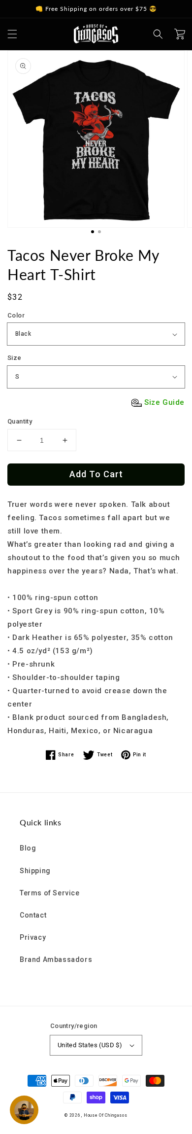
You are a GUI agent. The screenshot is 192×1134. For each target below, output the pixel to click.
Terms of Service (50, 893)
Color (16, 315)
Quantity (19, 421)
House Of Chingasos (106, 1115)
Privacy (33, 937)
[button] (12, 34)
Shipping (35, 871)
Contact (33, 915)
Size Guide (164, 402)
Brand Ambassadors (56, 959)
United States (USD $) (90, 1045)
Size (14, 357)
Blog (28, 848)
